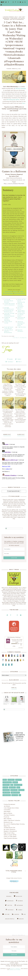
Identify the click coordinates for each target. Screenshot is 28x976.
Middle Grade (18, 784)
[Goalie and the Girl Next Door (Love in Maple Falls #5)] (5, 660)
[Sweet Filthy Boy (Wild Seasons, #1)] (5, 656)
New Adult (12, 787)
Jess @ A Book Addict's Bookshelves (8, 331)
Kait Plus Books (20, 308)
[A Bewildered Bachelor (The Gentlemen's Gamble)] (17, 656)
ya (19, 795)
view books (20, 647)
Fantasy (15, 782)
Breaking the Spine (13, 99)
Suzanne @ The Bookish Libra (8, 311)
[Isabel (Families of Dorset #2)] (14, 660)
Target (21, 291)
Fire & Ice (6, 817)
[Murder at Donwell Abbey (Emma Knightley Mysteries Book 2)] (3, 660)
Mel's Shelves (7, 818)
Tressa (13, 639)
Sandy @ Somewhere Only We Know (21, 323)
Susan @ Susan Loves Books (8, 327)
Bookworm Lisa (8, 822)
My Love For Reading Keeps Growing (14, 824)
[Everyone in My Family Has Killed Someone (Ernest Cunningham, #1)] (20, 656)
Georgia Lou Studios (14, 969)
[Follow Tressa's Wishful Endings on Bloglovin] (14, 882)
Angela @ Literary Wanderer (7, 319)
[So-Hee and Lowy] (23, 660)
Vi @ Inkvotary (21, 327)
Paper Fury (7, 825)
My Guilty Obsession (9, 829)
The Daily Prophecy (9, 815)
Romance (6, 19)
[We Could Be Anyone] (8, 656)
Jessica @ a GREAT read (21, 311)
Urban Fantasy (15, 792)
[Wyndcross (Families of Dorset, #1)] (11, 660)
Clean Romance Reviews (10, 838)
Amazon (15, 291)
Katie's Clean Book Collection (12, 820)
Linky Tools (15, 337)
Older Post (21, 434)
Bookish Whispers (20, 330)
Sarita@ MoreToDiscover (9, 308)
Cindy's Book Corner (8, 322)
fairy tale (14, 795)
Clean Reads (14, 18)
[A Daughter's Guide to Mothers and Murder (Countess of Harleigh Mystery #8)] (20, 660)
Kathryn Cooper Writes (10, 834)
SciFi (18, 787)
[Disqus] (14, 460)
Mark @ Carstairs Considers (20, 305)
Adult (4, 779)
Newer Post (7, 434)
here (23, 103)
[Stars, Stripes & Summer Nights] (11, 656)
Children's (11, 779)
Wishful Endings (21, 88)
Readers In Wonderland (10, 831)
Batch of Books (8, 813)
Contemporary (7, 782)
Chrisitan (18, 779)
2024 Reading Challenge (14, 637)
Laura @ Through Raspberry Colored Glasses (9, 315)
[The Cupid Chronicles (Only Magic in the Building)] (11, 665)
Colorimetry (7, 809)
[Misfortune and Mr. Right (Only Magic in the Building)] (3, 665)
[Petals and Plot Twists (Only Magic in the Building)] (5, 665)
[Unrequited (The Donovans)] (8, 660)
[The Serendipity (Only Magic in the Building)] (8, 665)
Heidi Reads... (7, 811)
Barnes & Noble (8, 293)
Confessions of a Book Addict (21, 315)
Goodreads (8, 291)
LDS (12, 784)
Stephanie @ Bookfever (21, 318)
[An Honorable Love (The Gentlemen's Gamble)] (14, 656)
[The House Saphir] (23, 656)
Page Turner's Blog (9, 833)
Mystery (5, 787)
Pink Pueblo (22, 961)
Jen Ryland (7, 806)
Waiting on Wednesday (17, 19)
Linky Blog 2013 (22, 337)
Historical (21, 18)
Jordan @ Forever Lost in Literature (9, 304)
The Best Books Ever (9, 827)
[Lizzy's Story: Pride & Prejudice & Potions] (3, 656)
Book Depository (19, 293)
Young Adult (6, 795)
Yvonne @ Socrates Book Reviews (8, 301)
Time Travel (6, 792)
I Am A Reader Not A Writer (11, 808)
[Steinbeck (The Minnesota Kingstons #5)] (17, 660)
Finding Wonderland (9, 804)
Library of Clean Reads (10, 836)
